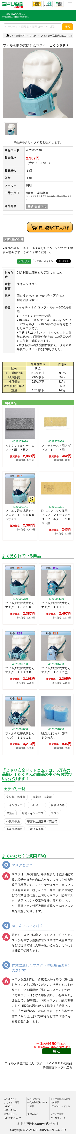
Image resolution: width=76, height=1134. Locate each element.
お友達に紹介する (43, 261)
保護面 (10, 813)
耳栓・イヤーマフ (33, 813)
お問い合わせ (10, 1110)
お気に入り (24, 261)
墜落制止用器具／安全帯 (42, 821)
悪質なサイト (10, 1114)
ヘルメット (37, 805)
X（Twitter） (33, 1114)
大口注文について (12, 1118)
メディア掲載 (57, 1114)
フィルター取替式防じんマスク (57, 35)
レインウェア (14, 805)
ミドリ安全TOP (17, 35)
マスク (32, 35)
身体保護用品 (14, 829)
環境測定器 (37, 829)
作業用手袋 (13, 821)
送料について (33, 1099)
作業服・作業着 (42, 796)
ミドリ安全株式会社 (60, 1099)
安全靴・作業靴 (15, 796)
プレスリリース (58, 1118)
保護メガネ (58, 805)
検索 (67, 26)
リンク (30, 1110)
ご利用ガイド (10, 1099)
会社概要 (55, 1102)
